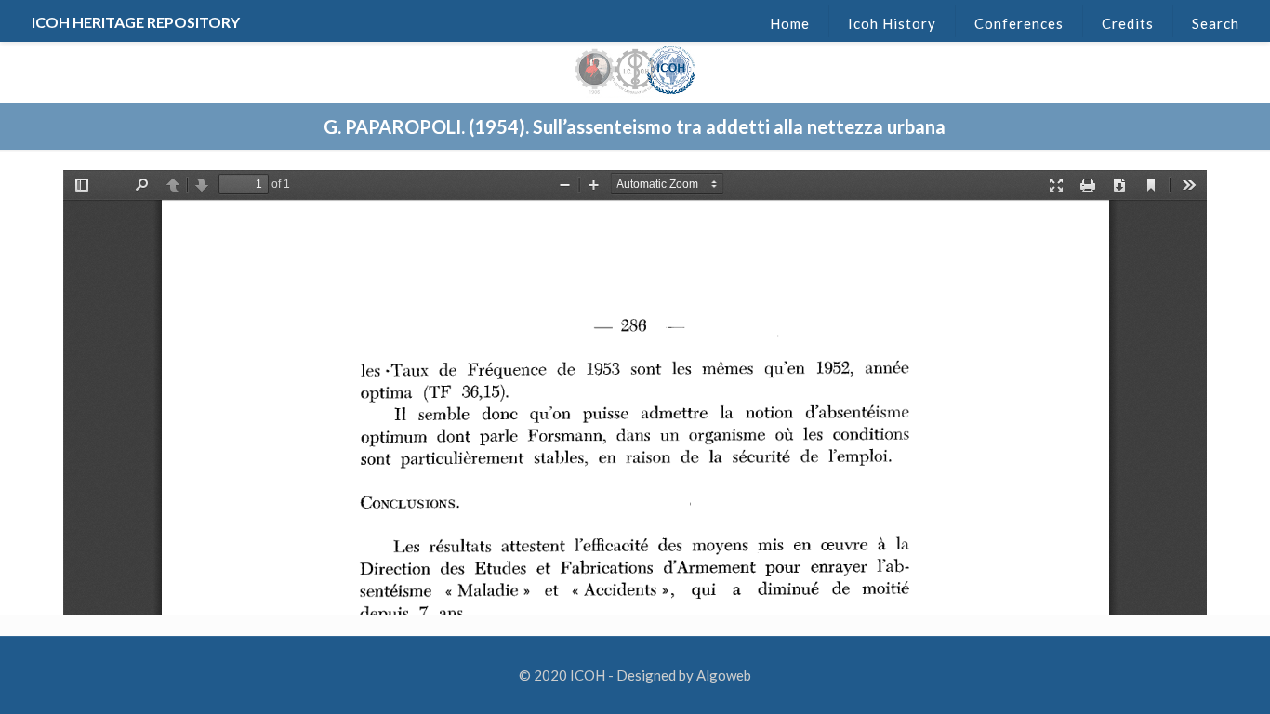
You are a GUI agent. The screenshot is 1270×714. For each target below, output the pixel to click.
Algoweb (723, 675)
